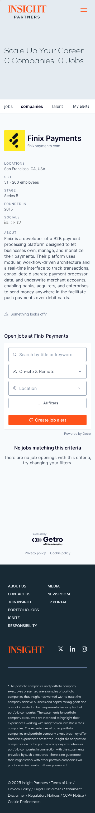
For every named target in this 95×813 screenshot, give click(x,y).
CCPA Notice (74, 795)
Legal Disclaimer (48, 789)
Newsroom (59, 594)
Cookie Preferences (24, 802)
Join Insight (19, 602)
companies (32, 106)
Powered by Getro (77, 434)
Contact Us (19, 594)
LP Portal (57, 602)
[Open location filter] (80, 388)
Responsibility (22, 626)
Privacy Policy (19, 789)
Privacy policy (35, 553)
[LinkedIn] (72, 649)
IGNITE (14, 618)
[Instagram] (84, 649)
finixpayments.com (43, 146)
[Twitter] (60, 649)
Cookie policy (60, 553)
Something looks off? (29, 314)
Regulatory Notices (44, 795)
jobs (8, 106)
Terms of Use (62, 783)
